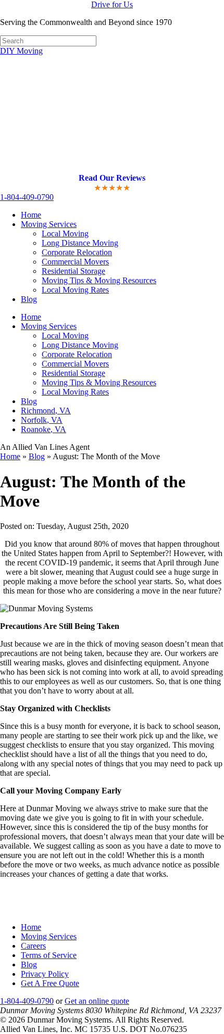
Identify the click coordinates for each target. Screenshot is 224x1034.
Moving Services (49, 326)
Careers (33, 945)
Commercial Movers (75, 261)
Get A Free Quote (50, 983)
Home (31, 214)
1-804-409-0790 (27, 197)
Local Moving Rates (75, 289)
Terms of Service (49, 955)
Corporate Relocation (77, 252)
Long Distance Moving (80, 242)
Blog (29, 299)
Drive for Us (112, 4)
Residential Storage (73, 271)
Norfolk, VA (42, 419)
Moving (21, 50)
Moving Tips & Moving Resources (99, 280)
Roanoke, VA (43, 429)
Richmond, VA (46, 410)
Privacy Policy (45, 973)
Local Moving (65, 233)
